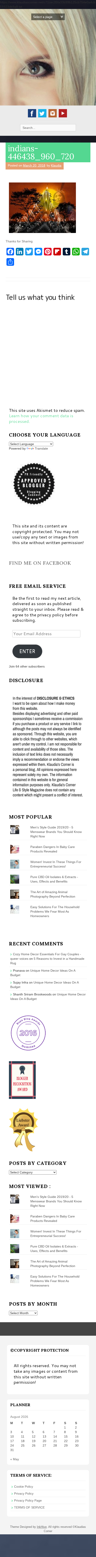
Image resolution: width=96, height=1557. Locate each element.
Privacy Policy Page (28, 1500)
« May (14, 1459)
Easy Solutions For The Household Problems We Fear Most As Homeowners (54, 911)
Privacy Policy (23, 1493)
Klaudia (56, 165)
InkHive (42, 1526)
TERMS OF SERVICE (29, 1507)
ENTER (27, 651)
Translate (41, 448)
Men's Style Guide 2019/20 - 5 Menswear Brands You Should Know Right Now (56, 832)
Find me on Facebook (40, 563)
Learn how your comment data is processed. (41, 418)
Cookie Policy (23, 1486)
